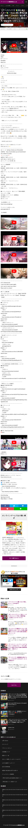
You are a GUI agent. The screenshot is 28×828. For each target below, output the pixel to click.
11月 (25, 794)
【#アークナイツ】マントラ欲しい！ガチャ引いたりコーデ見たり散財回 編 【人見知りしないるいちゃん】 (17, 616)
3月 (9, 789)
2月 (7, 789)
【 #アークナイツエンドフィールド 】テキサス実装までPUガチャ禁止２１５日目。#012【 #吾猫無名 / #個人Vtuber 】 (17, 721)
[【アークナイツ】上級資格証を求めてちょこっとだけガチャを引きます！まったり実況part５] (4, 660)
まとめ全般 (8, 5)
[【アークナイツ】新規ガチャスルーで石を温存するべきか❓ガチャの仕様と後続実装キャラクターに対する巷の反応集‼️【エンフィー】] (4, 631)
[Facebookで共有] (5, 505)
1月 (6, 789)
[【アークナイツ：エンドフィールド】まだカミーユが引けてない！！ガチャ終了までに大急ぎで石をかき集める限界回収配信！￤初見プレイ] (4, 647)
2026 (3, 789)
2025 (3, 794)
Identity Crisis (11, 727)
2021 (3, 815)
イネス (22, 5)
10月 (22, 794)
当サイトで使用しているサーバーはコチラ (11, 759)
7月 (16, 789)
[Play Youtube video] (14, 45)
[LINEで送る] (20, 508)
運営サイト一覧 (5, 755)
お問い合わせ (5, 740)
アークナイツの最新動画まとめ (17, 825)
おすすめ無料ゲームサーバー (8, 763)
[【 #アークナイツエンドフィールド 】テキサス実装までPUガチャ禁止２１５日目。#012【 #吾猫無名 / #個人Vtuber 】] (4, 722)
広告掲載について (6, 751)
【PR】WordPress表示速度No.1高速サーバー (12, 778)
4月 (11, 789)
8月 (18, 789)
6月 (15, 789)
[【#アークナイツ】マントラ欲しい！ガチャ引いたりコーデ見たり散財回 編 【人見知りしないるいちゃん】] (4, 617)
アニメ (17, 5)
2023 (3, 805)
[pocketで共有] (7, 508)
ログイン (13, 679)
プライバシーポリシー (7, 748)
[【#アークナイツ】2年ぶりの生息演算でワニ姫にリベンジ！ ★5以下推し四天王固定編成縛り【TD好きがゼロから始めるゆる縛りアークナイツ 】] (4, 696)
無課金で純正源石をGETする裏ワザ (10, 770)
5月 (13, 789)
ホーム (2, 5)
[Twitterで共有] (14, 505)
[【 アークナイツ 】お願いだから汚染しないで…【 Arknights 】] (4, 604)
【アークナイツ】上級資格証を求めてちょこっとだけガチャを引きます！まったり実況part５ (17, 659)
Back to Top (14, 685)
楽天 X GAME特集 (6, 766)
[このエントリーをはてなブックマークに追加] (22, 505)
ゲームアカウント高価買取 (8, 774)
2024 (3, 799)
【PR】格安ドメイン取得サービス (9, 781)
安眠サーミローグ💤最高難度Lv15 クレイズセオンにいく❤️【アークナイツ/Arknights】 (17, 713)
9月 (20, 794)
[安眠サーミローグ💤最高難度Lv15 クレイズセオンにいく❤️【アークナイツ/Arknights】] (4, 714)
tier (13, 5)
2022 (3, 810)
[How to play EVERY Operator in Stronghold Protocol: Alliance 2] (4, 706)
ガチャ (10, 24)
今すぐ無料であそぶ (14, 558)
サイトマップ (5, 744)
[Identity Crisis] (4, 730)
